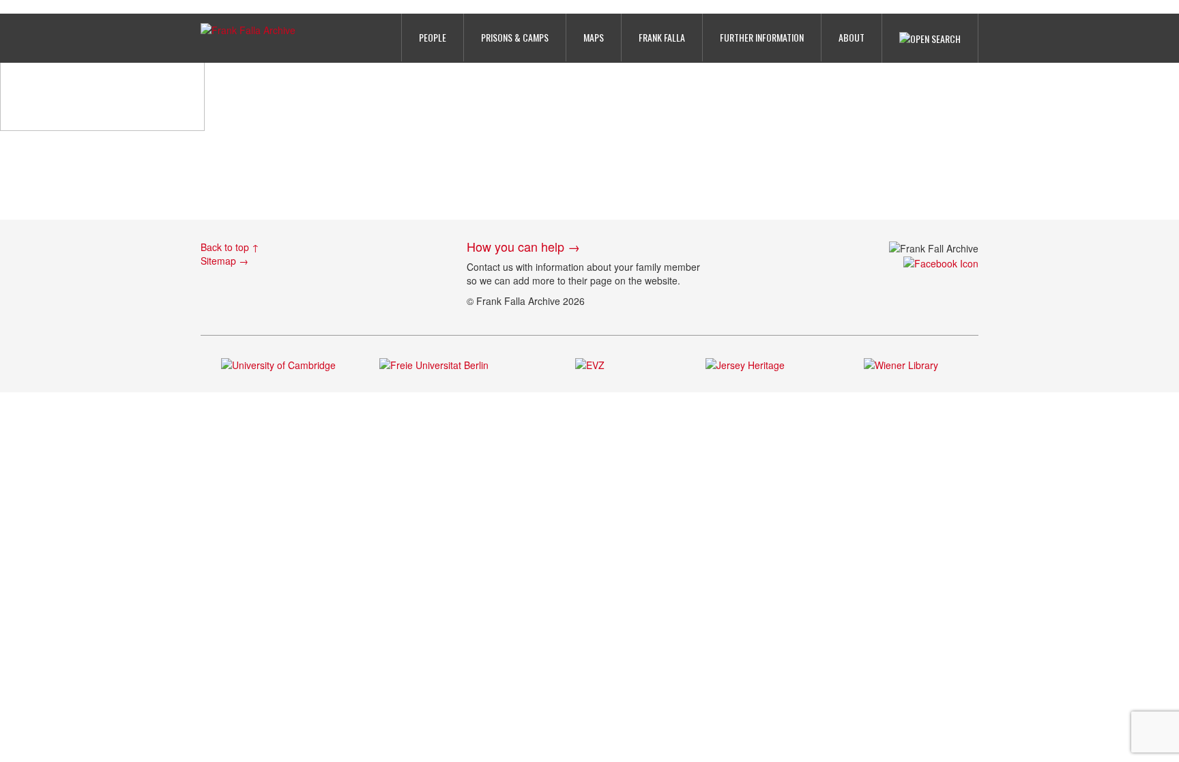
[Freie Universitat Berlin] (434, 363)
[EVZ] (590, 363)
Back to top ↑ (230, 247)
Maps (593, 37)
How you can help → (523, 246)
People (432, 37)
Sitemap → (224, 260)
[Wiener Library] (901, 363)
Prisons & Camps (515, 37)
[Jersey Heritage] (745, 363)
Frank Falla (662, 37)
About (851, 37)
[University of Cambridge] (278, 363)
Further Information (762, 37)
